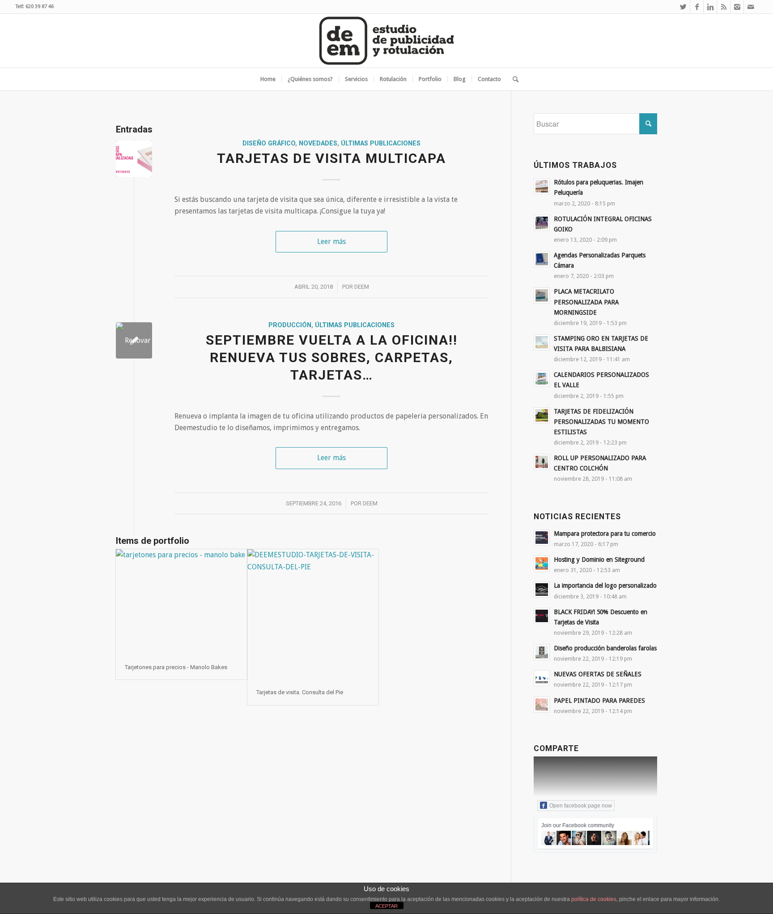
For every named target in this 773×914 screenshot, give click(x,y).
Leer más (331, 241)
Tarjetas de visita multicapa (331, 158)
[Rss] (723, 6)
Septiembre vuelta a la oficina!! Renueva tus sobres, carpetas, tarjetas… (332, 357)
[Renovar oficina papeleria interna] (134, 340)
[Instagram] (737, 6)
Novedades (318, 143)
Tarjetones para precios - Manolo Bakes (176, 667)
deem (361, 286)
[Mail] (750, 6)
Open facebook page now (580, 806)
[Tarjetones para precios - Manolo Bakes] (181, 602)
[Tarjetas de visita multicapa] (134, 159)
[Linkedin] (710, 6)
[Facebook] (696, 6)
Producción (289, 325)
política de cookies (593, 899)
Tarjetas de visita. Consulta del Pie (299, 692)
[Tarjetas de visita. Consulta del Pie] (312, 614)
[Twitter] (683, 6)
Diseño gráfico (268, 143)
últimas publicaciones (380, 143)
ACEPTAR (386, 906)
